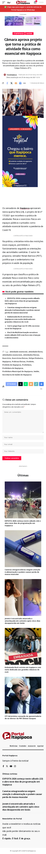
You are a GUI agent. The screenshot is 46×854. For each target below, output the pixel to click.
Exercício (6, 358)
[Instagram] (15, 766)
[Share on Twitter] (12, 83)
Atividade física (35, 352)
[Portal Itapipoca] (23, 2)
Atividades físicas (31, 355)
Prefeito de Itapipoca (11, 365)
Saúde (29, 33)
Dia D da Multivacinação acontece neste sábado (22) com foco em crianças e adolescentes (22, 335)
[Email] (16, 83)
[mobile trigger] (4, 2)
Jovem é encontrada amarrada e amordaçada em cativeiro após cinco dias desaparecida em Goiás (22, 620)
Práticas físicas (18, 362)
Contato (22, 746)
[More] (25, 83)
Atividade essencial (18, 352)
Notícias (13, 746)
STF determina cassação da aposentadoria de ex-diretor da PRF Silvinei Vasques (23, 717)
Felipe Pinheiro (36, 358)
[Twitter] (7, 766)
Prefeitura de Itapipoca (12, 368)
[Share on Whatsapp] (26, 384)
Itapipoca (19, 33)
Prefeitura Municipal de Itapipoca (17, 371)
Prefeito (30, 362)
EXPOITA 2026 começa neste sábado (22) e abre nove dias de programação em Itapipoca (22, 301)
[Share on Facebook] (7, 83)
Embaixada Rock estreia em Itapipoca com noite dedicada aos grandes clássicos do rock (20, 319)
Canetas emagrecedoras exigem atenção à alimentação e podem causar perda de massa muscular (22, 310)
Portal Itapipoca (12, 75)
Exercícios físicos (20, 358)
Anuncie (32, 746)
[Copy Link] (36, 384)
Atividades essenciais (12, 355)
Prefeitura (26, 365)
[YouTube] (11, 766)
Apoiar (40, 746)
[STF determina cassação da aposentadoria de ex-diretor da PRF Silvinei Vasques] (23, 695)
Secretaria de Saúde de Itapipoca (17, 375)
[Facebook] (3, 766)
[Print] (20, 83)
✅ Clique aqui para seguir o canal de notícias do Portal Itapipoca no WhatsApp (23, 8)
